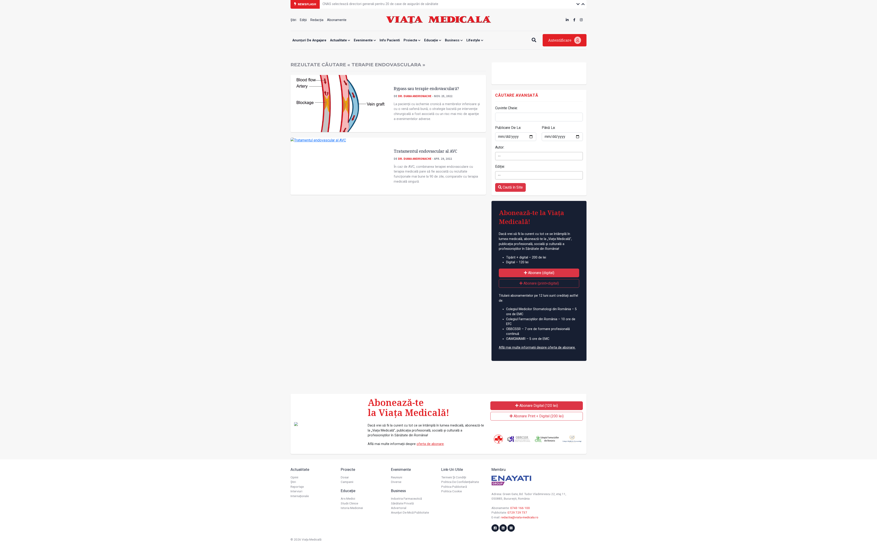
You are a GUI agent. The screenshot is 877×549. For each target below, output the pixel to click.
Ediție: (500, 166)
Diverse (396, 482)
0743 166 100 (520, 508)
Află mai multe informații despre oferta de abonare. (537, 347)
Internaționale (300, 496)
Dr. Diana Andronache (414, 96)
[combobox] (539, 156)
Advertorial (398, 508)
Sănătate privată (402, 503)
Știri (293, 20)
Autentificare (560, 40)
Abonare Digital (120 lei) (538, 405)
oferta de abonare (430, 444)
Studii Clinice (349, 503)
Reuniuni (396, 477)
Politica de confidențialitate (460, 482)
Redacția (316, 20)
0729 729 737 (517, 512)
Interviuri (296, 491)
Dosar (345, 477)
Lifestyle (473, 40)
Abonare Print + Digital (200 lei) (538, 416)
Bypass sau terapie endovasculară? (426, 88)
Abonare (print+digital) (541, 283)
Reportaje (297, 486)
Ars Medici (348, 498)
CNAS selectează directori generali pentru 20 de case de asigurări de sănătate (380, 4)
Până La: (548, 127)
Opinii (294, 477)
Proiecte (411, 40)
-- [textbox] (499, 156)
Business (452, 40)
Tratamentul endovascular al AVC (425, 151)
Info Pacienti (390, 40)
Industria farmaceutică (406, 498)
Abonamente (336, 20)
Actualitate (339, 40)
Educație (431, 40)
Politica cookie (451, 491)
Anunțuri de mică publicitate (410, 512)
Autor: (499, 147)
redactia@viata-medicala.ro (519, 517)
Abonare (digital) (540, 273)
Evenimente (364, 40)
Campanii (347, 482)
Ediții (303, 20)
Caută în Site (512, 187)
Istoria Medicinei (352, 508)
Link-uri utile (452, 469)
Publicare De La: (508, 127)
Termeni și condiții (453, 477)
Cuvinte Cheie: (506, 108)
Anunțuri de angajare (309, 40)
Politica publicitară (454, 486)
